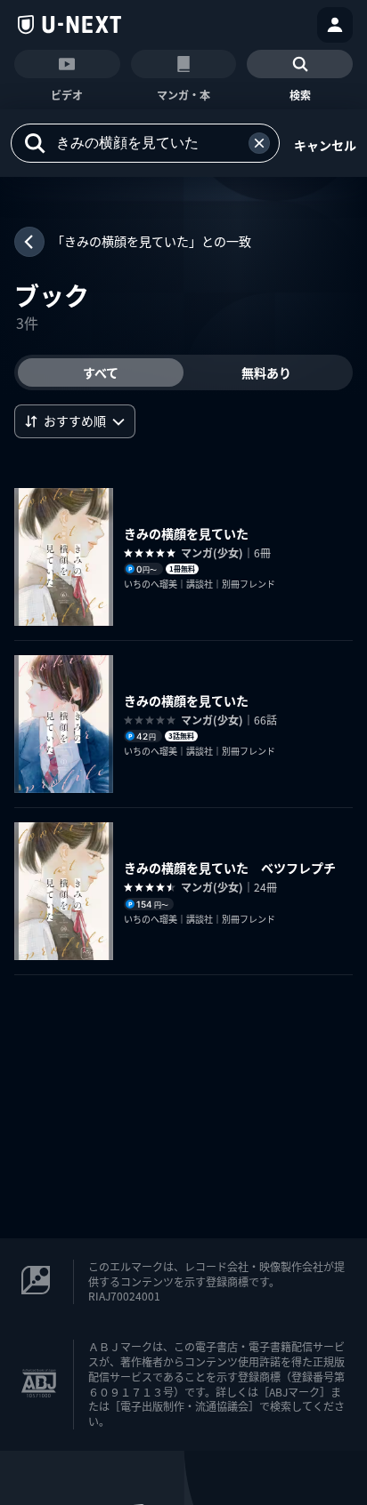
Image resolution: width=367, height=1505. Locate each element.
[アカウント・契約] (335, 25)
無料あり (266, 372)
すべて (100, 372)
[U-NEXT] (69, 25)
